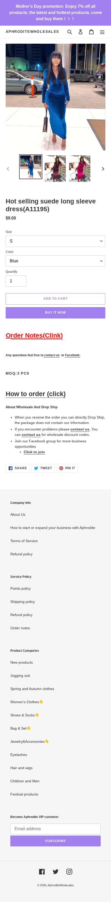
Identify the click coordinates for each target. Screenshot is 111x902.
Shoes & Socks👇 (24, 715)
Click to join (34, 452)
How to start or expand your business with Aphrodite (52, 528)
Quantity (11, 272)
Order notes (20, 628)
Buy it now (55, 312)
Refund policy (21, 554)
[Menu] (102, 31)
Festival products (24, 794)
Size (9, 232)
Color (9, 252)
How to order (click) (36, 393)
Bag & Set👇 (20, 728)
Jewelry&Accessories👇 (29, 741)
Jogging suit (20, 675)
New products (21, 662)
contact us (52, 355)
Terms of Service (24, 541)
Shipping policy (22, 602)
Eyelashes (18, 755)
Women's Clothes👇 (26, 702)
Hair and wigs (21, 768)
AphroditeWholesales (32, 31)
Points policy (20, 588)
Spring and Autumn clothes (32, 689)
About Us (17, 514)
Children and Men (24, 781)
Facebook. (72, 355)
